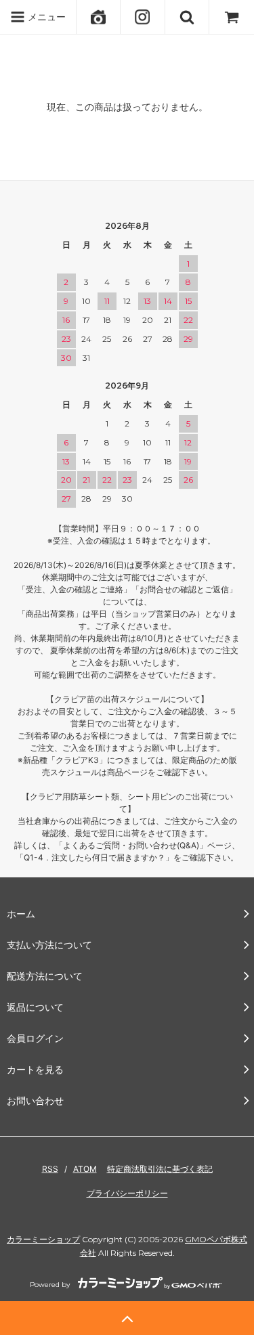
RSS (50, 1169)
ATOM (85, 1169)
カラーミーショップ (43, 1239)
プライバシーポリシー (127, 1193)
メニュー (45, 16)
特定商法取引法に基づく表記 (160, 1169)
